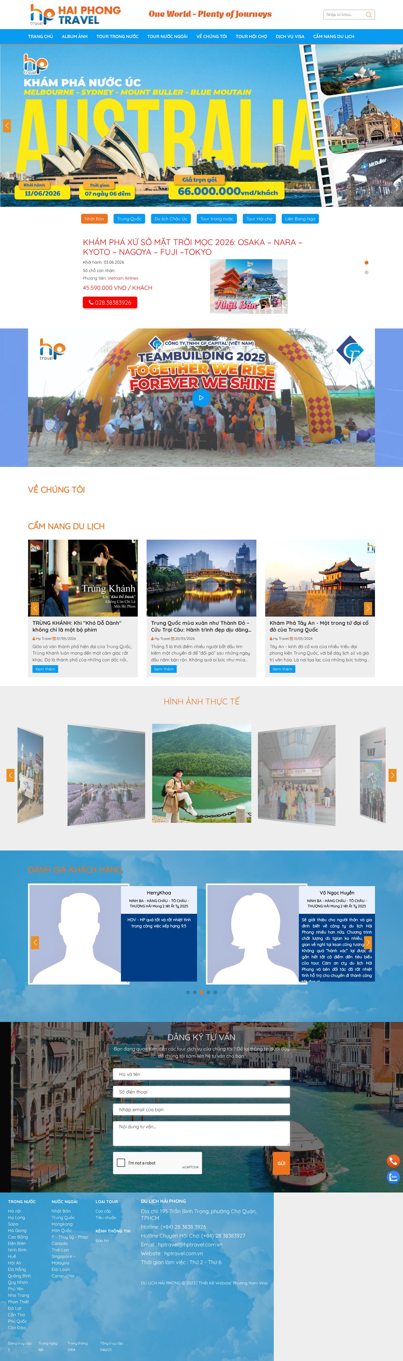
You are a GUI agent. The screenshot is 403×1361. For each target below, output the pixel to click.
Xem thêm (45, 669)
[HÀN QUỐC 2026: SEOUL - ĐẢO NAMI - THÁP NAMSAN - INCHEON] (201, 125)
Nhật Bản (94, 219)
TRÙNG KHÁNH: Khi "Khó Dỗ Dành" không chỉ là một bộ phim (77, 626)
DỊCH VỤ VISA (290, 36)
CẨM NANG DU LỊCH (333, 36)
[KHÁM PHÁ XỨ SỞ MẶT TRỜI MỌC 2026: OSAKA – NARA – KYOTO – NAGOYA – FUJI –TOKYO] (249, 286)
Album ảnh (75, 36)
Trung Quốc (129, 219)
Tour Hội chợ (251, 36)
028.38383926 (113, 302)
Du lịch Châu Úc (171, 219)
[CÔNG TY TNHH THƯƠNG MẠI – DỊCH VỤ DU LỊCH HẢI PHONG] (76, 14)
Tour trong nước (117, 36)
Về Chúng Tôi (211, 36)
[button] (7, 125)
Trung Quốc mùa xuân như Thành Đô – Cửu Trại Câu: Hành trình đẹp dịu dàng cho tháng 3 (200, 626)
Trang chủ (40, 36)
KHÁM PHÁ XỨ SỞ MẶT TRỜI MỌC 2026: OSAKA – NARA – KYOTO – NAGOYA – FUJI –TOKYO (192, 247)
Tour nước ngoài (167, 36)
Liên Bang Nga (300, 219)
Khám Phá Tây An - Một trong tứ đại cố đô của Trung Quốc (319, 626)
